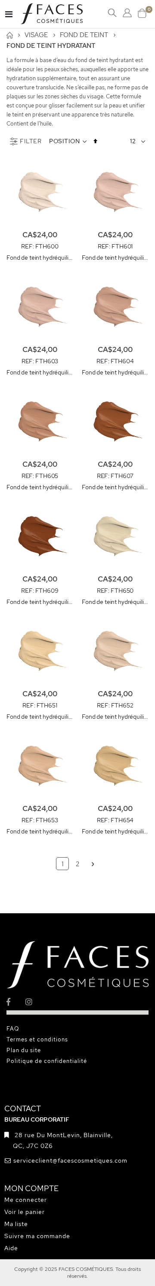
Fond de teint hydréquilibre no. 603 (39, 372)
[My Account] (127, 13)
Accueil (9, 35)
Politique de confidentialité (46, 1061)
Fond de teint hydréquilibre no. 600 (39, 257)
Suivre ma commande (37, 1236)
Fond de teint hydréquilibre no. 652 (115, 716)
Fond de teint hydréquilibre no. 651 (39, 716)
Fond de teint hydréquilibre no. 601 (115, 257)
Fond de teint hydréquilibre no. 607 (115, 487)
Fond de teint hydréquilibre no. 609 (39, 602)
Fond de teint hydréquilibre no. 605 (39, 487)
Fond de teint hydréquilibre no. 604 (115, 372)
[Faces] (62, 14)
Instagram (34, 1001)
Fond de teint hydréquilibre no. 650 (115, 602)
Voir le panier (24, 1212)
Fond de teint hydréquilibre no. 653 (39, 831)
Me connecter (25, 1200)
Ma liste (16, 1224)
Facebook (15, 1001)
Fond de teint (84, 35)
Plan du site (23, 1050)
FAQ (12, 1028)
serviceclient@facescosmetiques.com (70, 1160)
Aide (11, 1248)
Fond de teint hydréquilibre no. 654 (115, 831)
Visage (36, 35)
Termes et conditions (37, 1039)
